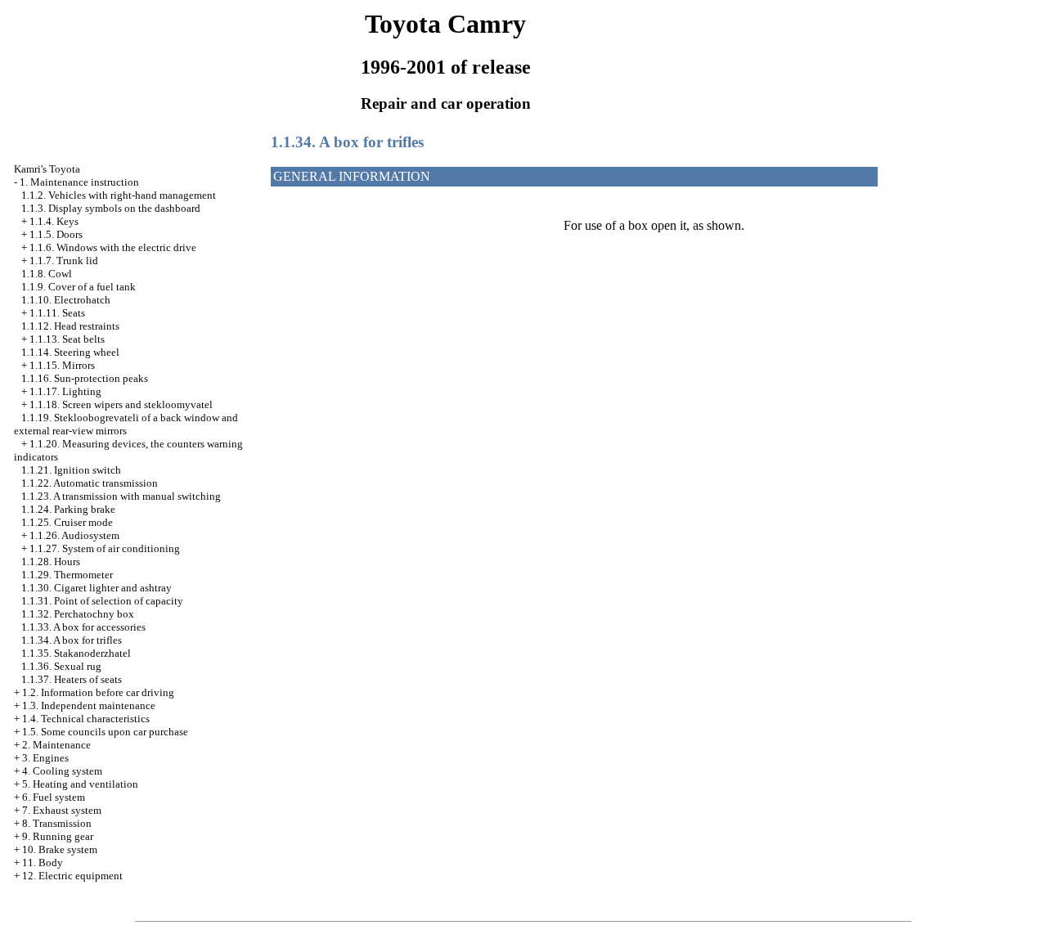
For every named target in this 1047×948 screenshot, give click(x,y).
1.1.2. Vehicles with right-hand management (118, 195)
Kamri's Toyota (47, 169)
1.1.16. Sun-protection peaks (84, 378)
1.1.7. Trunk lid (63, 260)
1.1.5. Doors (56, 234)
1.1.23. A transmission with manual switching (121, 496)
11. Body (42, 862)
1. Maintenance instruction (79, 182)
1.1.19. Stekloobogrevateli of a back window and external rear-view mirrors (126, 424)
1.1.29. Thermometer (67, 574)
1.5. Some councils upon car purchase (105, 732)
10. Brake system (59, 849)
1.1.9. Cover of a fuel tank (78, 287)
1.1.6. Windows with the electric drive (112, 247)
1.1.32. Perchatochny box (77, 614)
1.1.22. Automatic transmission (89, 483)
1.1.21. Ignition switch (71, 470)
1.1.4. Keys (54, 221)
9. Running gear (57, 836)
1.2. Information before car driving (98, 692)
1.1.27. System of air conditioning (104, 548)
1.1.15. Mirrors (62, 365)
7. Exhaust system (61, 810)
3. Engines (45, 758)
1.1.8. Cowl (46, 273)
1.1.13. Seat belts (67, 339)
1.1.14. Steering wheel (70, 352)
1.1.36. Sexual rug (61, 666)
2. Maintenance (56, 745)
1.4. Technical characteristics (86, 718)
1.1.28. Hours (50, 561)
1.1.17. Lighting (65, 391)
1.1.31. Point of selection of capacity (102, 601)
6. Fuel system (53, 797)
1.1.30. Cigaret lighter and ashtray (96, 588)
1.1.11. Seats (57, 313)
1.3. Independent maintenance (88, 705)
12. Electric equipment (72, 875)
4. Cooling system (62, 771)
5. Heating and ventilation (80, 784)
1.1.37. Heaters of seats (71, 679)
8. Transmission (57, 823)
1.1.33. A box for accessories (83, 627)
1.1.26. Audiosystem (74, 535)
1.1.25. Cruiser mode (67, 522)
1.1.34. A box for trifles (71, 640)
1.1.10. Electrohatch (65, 300)
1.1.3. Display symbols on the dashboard (110, 208)
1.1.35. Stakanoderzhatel (76, 653)
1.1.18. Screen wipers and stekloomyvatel (121, 404)
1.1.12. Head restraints (70, 326)
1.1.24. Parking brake (68, 509)
